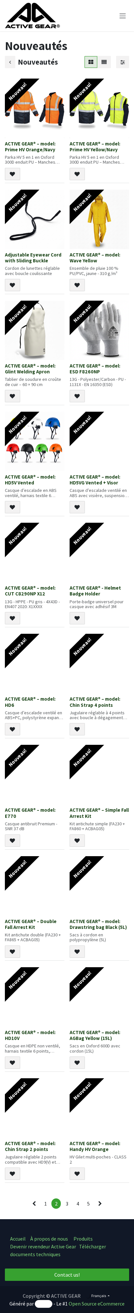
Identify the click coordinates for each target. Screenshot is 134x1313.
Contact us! (67, 1274)
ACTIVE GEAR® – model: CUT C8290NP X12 (30, 590)
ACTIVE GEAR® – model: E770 (30, 813)
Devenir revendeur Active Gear (43, 1246)
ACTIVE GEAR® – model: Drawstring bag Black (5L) (98, 924)
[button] (12, 174)
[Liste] (104, 62)
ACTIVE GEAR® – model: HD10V (30, 1035)
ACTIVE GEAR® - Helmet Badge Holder (95, 590)
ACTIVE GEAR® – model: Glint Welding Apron (30, 368)
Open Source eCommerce (97, 1303)
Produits (83, 1238)
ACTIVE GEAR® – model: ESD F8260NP (95, 368)
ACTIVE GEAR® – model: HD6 (30, 701)
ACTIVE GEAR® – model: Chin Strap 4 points (95, 701)
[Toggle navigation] (122, 15)
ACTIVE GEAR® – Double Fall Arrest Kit (31, 924)
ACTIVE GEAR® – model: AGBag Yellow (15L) (95, 1035)
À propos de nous (49, 1238)
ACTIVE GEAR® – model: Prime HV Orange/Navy (30, 146)
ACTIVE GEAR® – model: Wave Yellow (95, 257)
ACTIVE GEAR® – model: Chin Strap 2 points (30, 1146)
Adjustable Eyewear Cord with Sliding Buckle (33, 257)
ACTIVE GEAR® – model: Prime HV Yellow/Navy (95, 146)
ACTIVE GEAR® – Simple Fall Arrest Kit (99, 813)
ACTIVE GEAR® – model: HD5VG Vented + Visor (95, 479)
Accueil (18, 1238)
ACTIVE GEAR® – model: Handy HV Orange (95, 1146)
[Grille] (91, 62)
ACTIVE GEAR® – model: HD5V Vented (30, 479)
